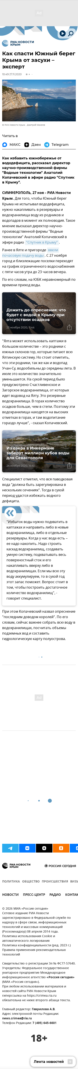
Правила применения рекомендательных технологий (34, 952)
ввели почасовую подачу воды (30, 253)
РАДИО (55, 895)
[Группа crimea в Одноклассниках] (61, 848)
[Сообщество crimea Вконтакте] (27, 848)
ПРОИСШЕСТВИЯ (55, 881)
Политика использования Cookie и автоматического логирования (28, 938)
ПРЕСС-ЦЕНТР (34, 895)
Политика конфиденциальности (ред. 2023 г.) (36, 945)
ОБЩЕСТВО (31, 881)
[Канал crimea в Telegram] (10, 848)
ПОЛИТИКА (11, 881)
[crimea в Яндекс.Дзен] (44, 848)
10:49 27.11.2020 (12, 74)
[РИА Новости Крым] (18, 43)
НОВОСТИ (10, 895)
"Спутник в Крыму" (42, 242)
